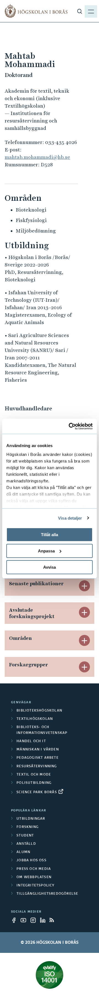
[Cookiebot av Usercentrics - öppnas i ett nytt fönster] (70, 426)
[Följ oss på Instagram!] (34, 920)
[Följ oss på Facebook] (15, 920)
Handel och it (31, 741)
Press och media (33, 869)
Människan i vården (37, 750)
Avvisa (49, 567)
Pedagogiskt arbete (37, 758)
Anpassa (46, 551)
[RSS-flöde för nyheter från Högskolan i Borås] (54, 920)
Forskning (27, 827)
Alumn (23, 852)
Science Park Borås (36, 792)
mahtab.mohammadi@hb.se (37, 157)
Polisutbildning (33, 783)
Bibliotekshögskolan (39, 711)
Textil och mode (33, 775)
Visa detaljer (70, 517)
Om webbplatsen (33, 877)
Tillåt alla (49, 534)
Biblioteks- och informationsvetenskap (41, 730)
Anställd (26, 844)
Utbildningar (30, 819)
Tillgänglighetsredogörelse (47, 894)
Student (25, 836)
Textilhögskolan (34, 719)
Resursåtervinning (36, 766)
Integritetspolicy (35, 886)
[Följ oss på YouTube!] (25, 920)
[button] (84, 585)
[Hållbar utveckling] (49, 975)
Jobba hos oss (31, 860)
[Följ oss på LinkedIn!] (44, 920)
